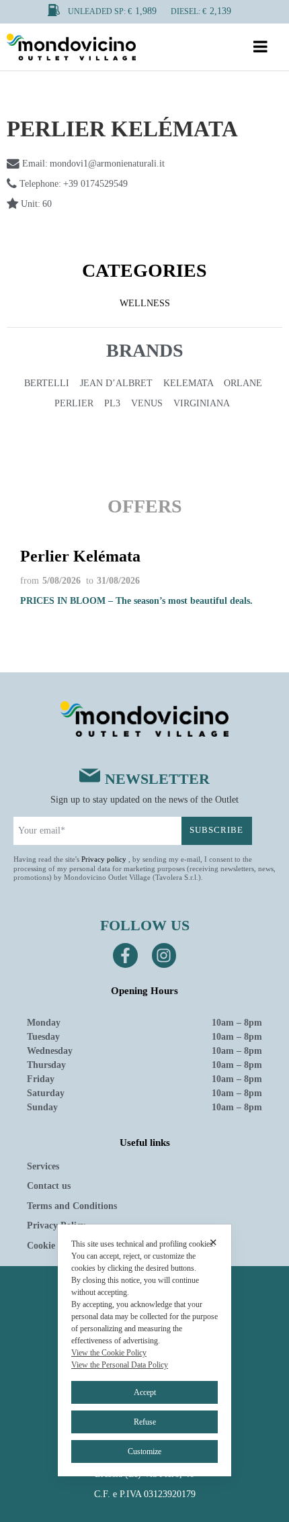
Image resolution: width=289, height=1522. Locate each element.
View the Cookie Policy (109, 1352)
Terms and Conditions (72, 1206)
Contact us (49, 1186)
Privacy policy (103, 859)
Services (43, 1166)
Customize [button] (144, 1451)
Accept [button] (145, 1392)
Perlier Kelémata (80, 556)
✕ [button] (213, 1242)
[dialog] (144, 1350)
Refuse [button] (145, 1422)
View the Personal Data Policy (119, 1365)
